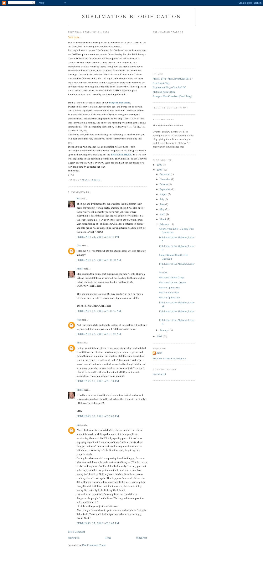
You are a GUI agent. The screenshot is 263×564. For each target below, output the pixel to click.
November (165, 179)
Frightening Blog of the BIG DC (169, 87)
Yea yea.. (163, 272)
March (163, 219)
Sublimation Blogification (131, 16)
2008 (160, 169)
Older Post (141, 537)
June (162, 204)
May (162, 209)
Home (108, 537)
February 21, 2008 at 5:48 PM (98, 236)
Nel (78, 198)
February (165, 224)
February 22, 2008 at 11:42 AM (99, 334)
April (163, 214)
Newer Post (74, 537)
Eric (79, 342)
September (165, 189)
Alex (79, 245)
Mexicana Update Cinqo (171, 277)
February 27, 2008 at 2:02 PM (98, 523)
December (165, 174)
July (162, 199)
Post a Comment (76, 531)
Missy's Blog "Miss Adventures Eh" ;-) (173, 78)
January (164, 330)
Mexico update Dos (169, 292)
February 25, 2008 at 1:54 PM (98, 381)
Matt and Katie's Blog (164, 91)
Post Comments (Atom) (94, 545)
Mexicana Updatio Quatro (172, 282)
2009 (160, 164)
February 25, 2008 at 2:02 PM (98, 416)
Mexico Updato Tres (169, 287)
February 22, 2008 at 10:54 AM (99, 311)
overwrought (159, 374)
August (164, 194)
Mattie (80, 268)
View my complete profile (169, 359)
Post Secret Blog (161, 83)
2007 (160, 336)
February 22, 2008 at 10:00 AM (99, 260)
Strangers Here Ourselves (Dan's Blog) (172, 96)
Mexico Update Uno (169, 297)
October (164, 184)
